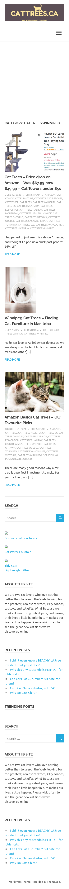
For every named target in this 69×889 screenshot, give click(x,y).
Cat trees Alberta (44, 202)
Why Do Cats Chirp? (23, 692)
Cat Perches (54, 198)
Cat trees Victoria (17, 228)
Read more (12, 254)
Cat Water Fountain (18, 552)
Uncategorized (22, 458)
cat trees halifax (31, 209)
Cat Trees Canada (28, 205)
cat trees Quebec (27, 447)
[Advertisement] (34, 77)
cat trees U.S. (26, 224)
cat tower (12, 202)
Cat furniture (24, 198)
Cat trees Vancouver (49, 224)
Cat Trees (26, 202)
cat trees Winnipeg (42, 228)
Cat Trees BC (50, 432)
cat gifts (40, 198)
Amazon (50, 194)
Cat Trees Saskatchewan (31, 220)
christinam (33, 194)
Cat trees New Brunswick (35, 213)
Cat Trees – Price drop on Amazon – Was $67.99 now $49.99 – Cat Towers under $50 (33, 183)
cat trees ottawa (36, 217)
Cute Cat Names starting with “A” (32, 688)
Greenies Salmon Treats (21, 538)
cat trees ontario (31, 443)
